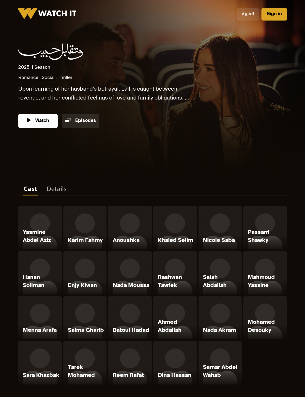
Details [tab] (57, 188)
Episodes (85, 121)
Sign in (274, 14)
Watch (41, 121)
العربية (248, 14)
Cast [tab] (30, 188)
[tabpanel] (152, 296)
